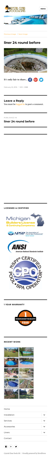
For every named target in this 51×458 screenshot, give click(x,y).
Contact (8, 438)
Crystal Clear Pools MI (12, 453)
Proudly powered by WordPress (34, 453)
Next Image (23, 34)
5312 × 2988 (24, 87)
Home (7, 409)
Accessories (9, 426)
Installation (9, 415)
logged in (20, 104)
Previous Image (10, 34)
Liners (7, 432)
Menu (43, 9)
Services (8, 421)
